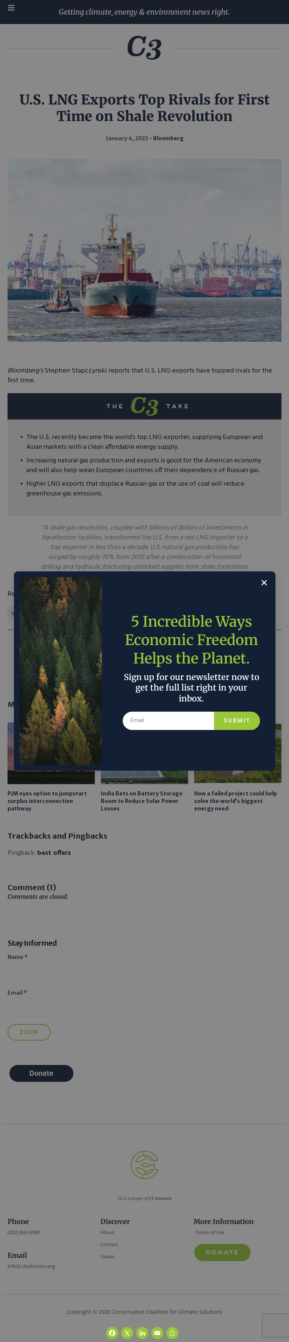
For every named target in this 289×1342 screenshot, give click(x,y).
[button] (264, 582)
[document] (144, 671)
